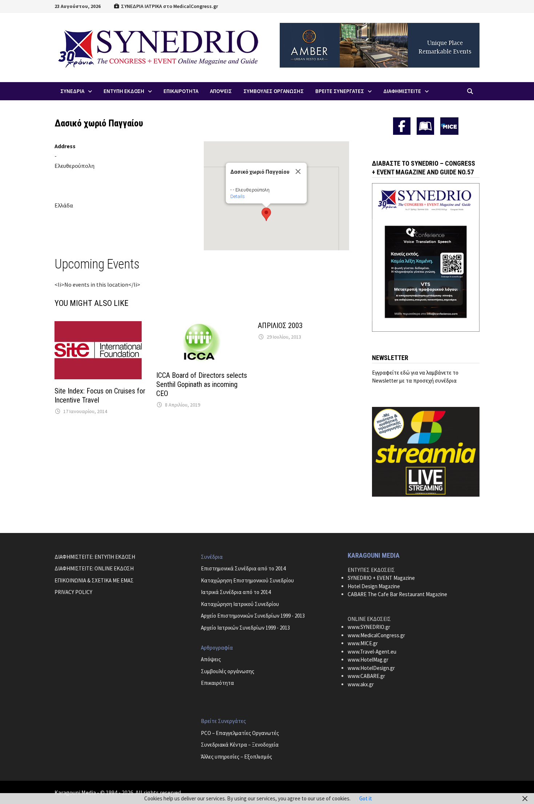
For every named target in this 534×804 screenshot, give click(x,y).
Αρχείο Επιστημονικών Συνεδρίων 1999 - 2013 (253, 615)
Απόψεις (211, 659)
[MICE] (449, 125)
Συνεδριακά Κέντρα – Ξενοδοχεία (240, 744)
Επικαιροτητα (180, 91)
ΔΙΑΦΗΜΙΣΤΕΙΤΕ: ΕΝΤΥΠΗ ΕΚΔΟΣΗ (94, 556)
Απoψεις (221, 91)
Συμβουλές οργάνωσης (227, 671)
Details (237, 196)
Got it (365, 798)
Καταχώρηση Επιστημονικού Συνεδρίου (247, 580)
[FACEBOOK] (401, 126)
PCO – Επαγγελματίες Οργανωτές (240, 733)
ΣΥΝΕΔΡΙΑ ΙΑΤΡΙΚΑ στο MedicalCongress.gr (169, 6)
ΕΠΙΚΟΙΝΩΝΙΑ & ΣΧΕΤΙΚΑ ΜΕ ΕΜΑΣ (94, 580)
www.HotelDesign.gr (371, 667)
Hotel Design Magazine (374, 586)
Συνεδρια (72, 91)
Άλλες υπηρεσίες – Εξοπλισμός (236, 756)
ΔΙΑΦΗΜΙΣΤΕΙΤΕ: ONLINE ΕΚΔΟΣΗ (94, 568)
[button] (266, 214)
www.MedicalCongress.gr (376, 635)
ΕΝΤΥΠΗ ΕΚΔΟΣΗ (124, 91)
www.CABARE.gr (366, 675)
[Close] (298, 171)
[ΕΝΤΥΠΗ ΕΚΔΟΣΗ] (425, 126)
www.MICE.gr (363, 643)
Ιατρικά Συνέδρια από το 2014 (236, 592)
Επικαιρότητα (217, 682)
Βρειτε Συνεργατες (339, 91)
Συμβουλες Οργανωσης (273, 91)
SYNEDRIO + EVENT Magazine (381, 577)
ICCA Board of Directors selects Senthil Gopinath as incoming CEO (201, 384)
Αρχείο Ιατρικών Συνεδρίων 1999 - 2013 (245, 627)
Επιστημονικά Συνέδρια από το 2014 (243, 568)
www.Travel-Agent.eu (372, 651)
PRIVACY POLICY (73, 592)
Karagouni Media (75, 792)
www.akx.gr (361, 684)
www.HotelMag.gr (368, 659)
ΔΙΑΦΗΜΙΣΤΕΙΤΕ (402, 91)
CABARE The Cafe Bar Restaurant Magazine (397, 594)
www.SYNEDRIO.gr (369, 626)
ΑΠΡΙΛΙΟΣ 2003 (280, 325)
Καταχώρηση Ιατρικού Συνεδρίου (240, 604)
